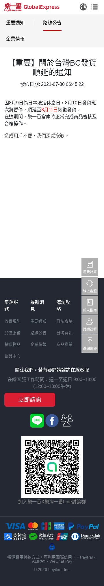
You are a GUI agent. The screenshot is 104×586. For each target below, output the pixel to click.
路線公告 (52, 22)
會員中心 (12, 356)
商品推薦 (64, 344)
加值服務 (12, 332)
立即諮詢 (29, 400)
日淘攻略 (64, 321)
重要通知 (15, 22)
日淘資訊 (64, 332)
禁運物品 (12, 344)
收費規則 (12, 321)
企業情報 (15, 38)
